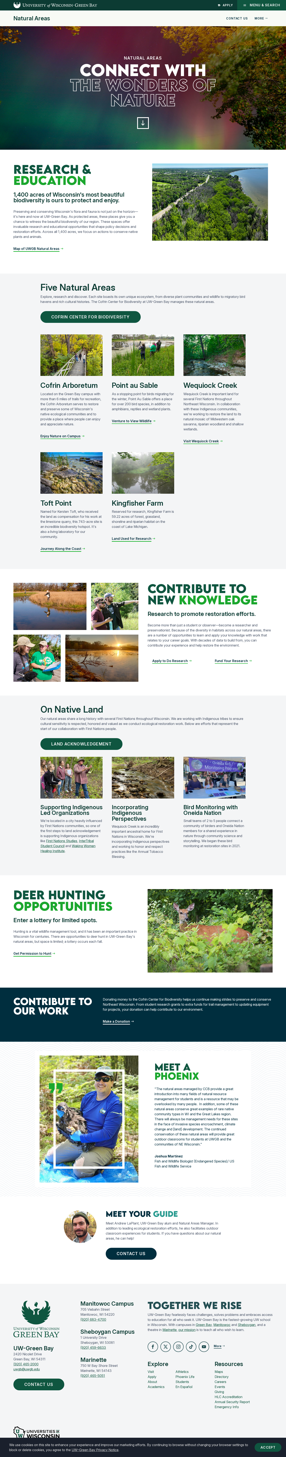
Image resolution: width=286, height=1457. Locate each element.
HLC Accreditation (228, 1397)
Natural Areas (31, 18)
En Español (183, 1387)
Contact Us (237, 18)
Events (220, 1387)
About (152, 1382)
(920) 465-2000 (26, 1364)
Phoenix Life (185, 1377)
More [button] (259, 18)
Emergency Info (227, 1407)
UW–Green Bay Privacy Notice (95, 1450)
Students (182, 1382)
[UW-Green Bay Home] (48, 5)
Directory (222, 1377)
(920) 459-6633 (93, 1347)
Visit (151, 1372)
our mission (187, 1330)
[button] (143, 123)
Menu (265, 5)
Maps (219, 1372)
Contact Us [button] (131, 1253)
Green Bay (204, 1325)
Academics (156, 1387)
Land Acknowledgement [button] (81, 744)
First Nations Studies (61, 841)
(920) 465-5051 (92, 1376)
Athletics (182, 1372)
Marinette (169, 1330)
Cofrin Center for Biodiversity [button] (90, 316)
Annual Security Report (232, 1402)
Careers (220, 1382)
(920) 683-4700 (93, 1319)
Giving (219, 1392)
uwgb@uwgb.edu (26, 1369)
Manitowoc (222, 1325)
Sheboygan (246, 1325)
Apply (228, 5)
